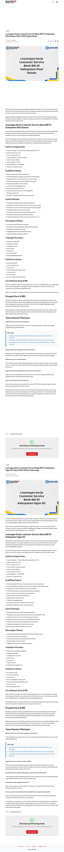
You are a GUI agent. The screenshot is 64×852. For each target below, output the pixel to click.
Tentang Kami (21, 846)
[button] (53, 2)
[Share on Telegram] (58, 41)
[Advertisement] (34, 16)
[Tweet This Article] (51, 41)
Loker (7, 30)
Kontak (28, 846)
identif (9, 40)
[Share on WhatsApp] (53, 41)
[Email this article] (55, 41)
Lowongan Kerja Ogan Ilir (16, 811)
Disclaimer (34, 846)
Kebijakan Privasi (42, 846)
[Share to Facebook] (48, 41)
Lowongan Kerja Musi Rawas (16, 433)
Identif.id (14, 40)
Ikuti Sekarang (32, 454)
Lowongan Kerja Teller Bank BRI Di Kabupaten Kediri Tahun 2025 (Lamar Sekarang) (31, 340)
